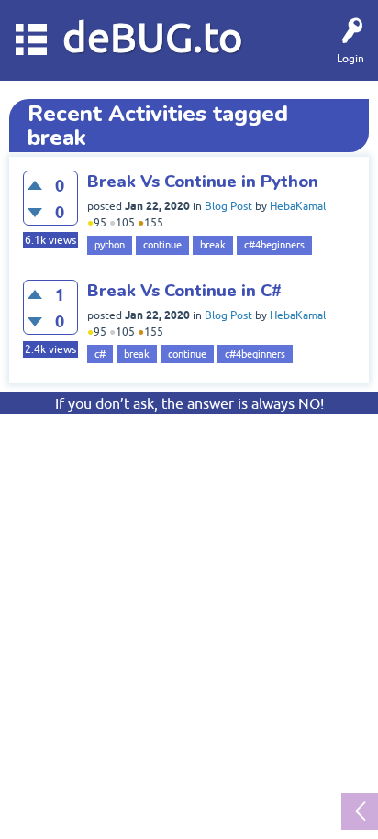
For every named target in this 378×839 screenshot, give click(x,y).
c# (100, 353)
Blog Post (228, 206)
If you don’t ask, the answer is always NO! (189, 403)
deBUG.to (152, 37)
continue (162, 244)
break (213, 244)
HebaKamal (298, 206)
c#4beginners (274, 244)
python (109, 244)
